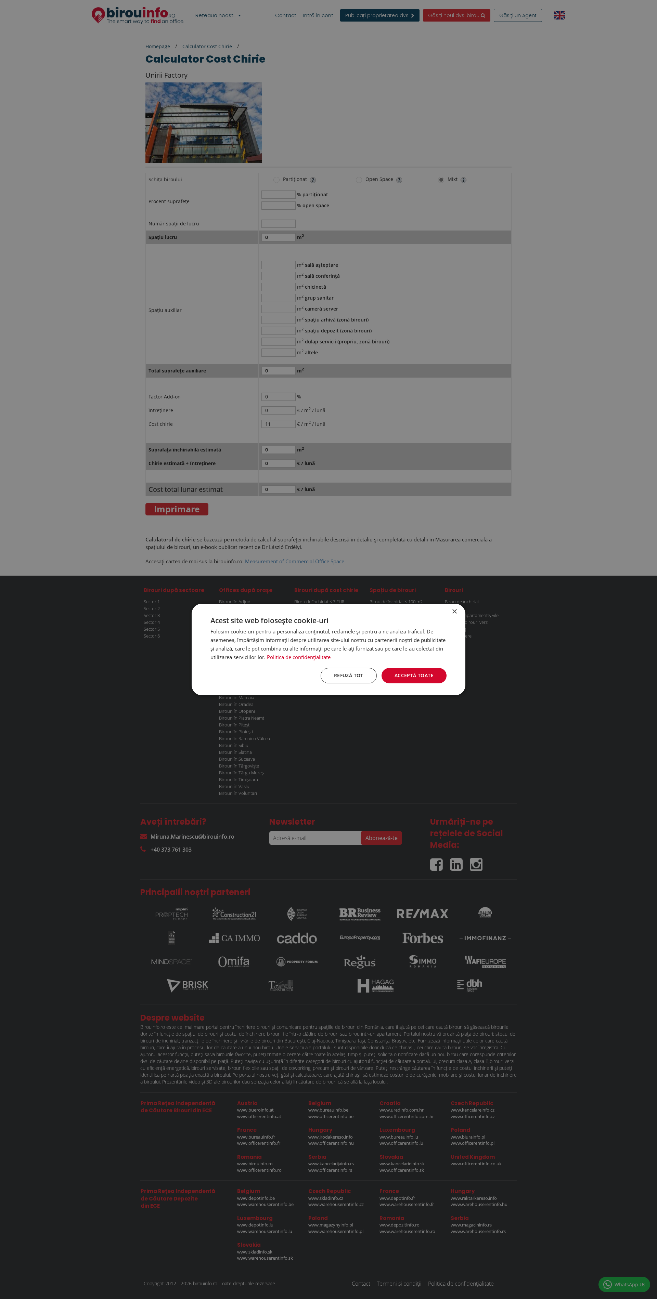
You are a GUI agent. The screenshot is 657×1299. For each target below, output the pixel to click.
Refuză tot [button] (348, 675)
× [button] (454, 611)
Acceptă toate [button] (414, 675)
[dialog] (328, 649)
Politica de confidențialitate (299, 657)
